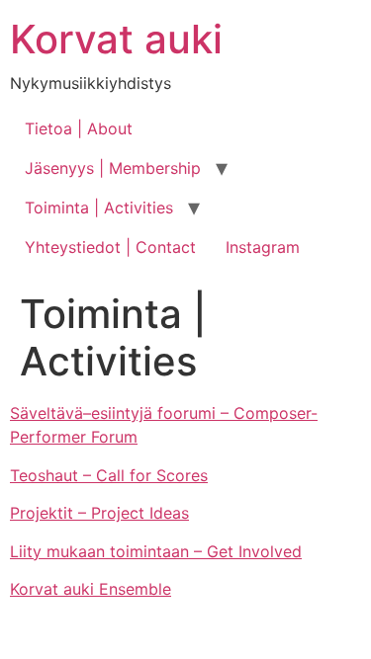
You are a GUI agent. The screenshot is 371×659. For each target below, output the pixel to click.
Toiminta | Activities (99, 207)
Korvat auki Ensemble (90, 589)
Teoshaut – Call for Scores (109, 475)
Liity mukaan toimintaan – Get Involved (156, 551)
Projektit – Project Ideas (99, 513)
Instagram (263, 247)
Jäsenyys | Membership (113, 168)
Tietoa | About (79, 128)
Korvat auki (116, 39)
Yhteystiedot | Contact (110, 247)
